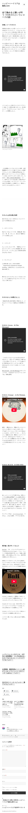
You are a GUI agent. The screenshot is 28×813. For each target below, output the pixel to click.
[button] (12, 136)
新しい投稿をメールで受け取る (10, 789)
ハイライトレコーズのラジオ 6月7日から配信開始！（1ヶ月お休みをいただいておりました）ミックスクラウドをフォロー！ (13, 657)
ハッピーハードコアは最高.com (11, 4)
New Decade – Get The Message (11, 370)
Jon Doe (4, 549)
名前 (3, 769)
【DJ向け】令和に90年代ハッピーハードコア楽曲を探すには (7, 703)
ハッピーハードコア (20, 735)
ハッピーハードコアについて (8, 737)
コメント (4, 750)
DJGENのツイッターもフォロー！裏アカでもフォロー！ (13, 683)
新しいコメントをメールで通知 (10, 787)
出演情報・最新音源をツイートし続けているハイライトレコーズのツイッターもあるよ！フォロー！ (13, 671)
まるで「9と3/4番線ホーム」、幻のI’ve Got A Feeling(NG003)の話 (19, 703)
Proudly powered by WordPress (9, 811)
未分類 (16, 737)
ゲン (13, 735)
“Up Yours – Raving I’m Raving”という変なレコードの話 (7, 713)
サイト (3, 781)
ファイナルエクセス (18, 514)
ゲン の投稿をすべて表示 (12, 730)
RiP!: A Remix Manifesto (14, 177)
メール (4, 775)
